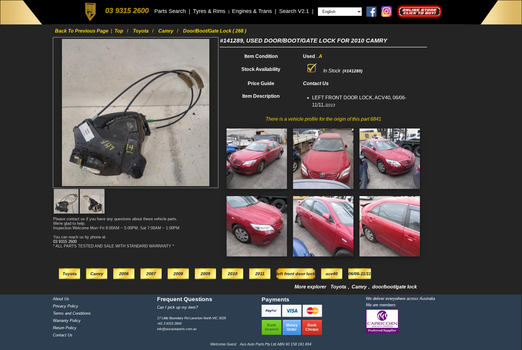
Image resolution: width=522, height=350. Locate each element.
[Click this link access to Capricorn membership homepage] (382, 331)
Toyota (141, 30)
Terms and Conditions (72, 313)
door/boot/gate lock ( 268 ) (214, 30)
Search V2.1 (295, 11)
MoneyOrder (292, 327)
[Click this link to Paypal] (272, 315)
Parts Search (170, 11)
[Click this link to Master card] (312, 315)
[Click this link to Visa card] (292, 315)
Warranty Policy (67, 320)
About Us (61, 299)
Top (119, 30)
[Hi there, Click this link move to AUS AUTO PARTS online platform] (419, 17)
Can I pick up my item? (177, 307)
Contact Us (62, 335)
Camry (166, 30)
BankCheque (312, 327)
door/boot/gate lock (394, 286)
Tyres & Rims (210, 11)
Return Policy (64, 328)
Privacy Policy (65, 306)
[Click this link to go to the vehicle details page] (257, 190)
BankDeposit (271, 327)
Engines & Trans (252, 11)
